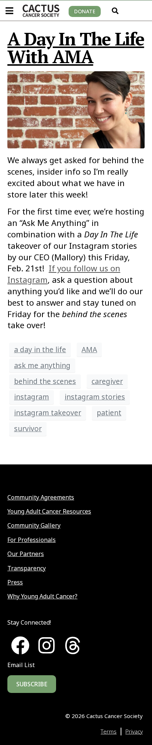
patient (109, 413)
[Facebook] (20, 645)
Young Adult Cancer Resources (49, 511)
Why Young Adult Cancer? (42, 596)
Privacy (134, 731)
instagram (31, 397)
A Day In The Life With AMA (75, 47)
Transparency (26, 568)
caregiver (107, 381)
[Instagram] (46, 645)
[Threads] (72, 645)
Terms (109, 731)
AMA (89, 349)
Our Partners (25, 554)
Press (15, 582)
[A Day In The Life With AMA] (76, 108)
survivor (28, 428)
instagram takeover (47, 413)
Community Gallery (34, 525)
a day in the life (40, 349)
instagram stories (95, 397)
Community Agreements (40, 497)
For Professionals (31, 540)
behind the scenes (45, 381)
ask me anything (42, 365)
